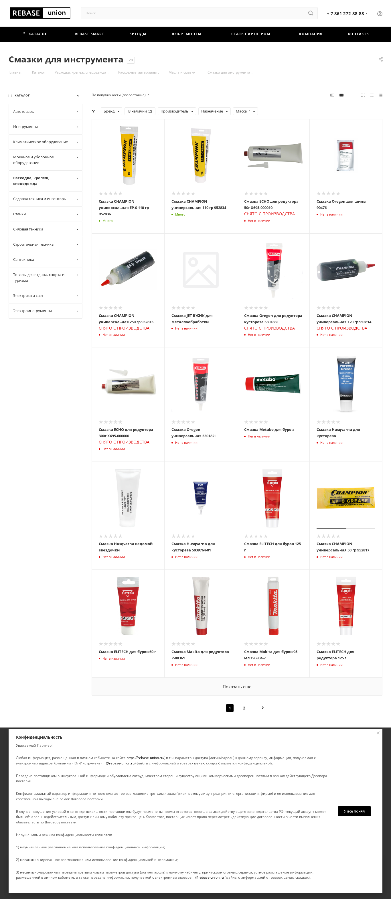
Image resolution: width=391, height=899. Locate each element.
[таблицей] (380, 95)
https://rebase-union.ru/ (145, 757)
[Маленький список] (332, 95)
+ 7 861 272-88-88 (345, 13)
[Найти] (311, 13)
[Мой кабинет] (379, 14)
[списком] (372, 95)
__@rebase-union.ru (119, 763)
